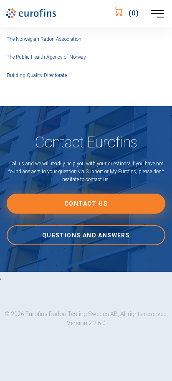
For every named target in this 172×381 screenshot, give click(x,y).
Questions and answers (86, 235)
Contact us (86, 203)
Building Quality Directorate (37, 75)
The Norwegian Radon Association (44, 39)
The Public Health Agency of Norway (46, 57)
